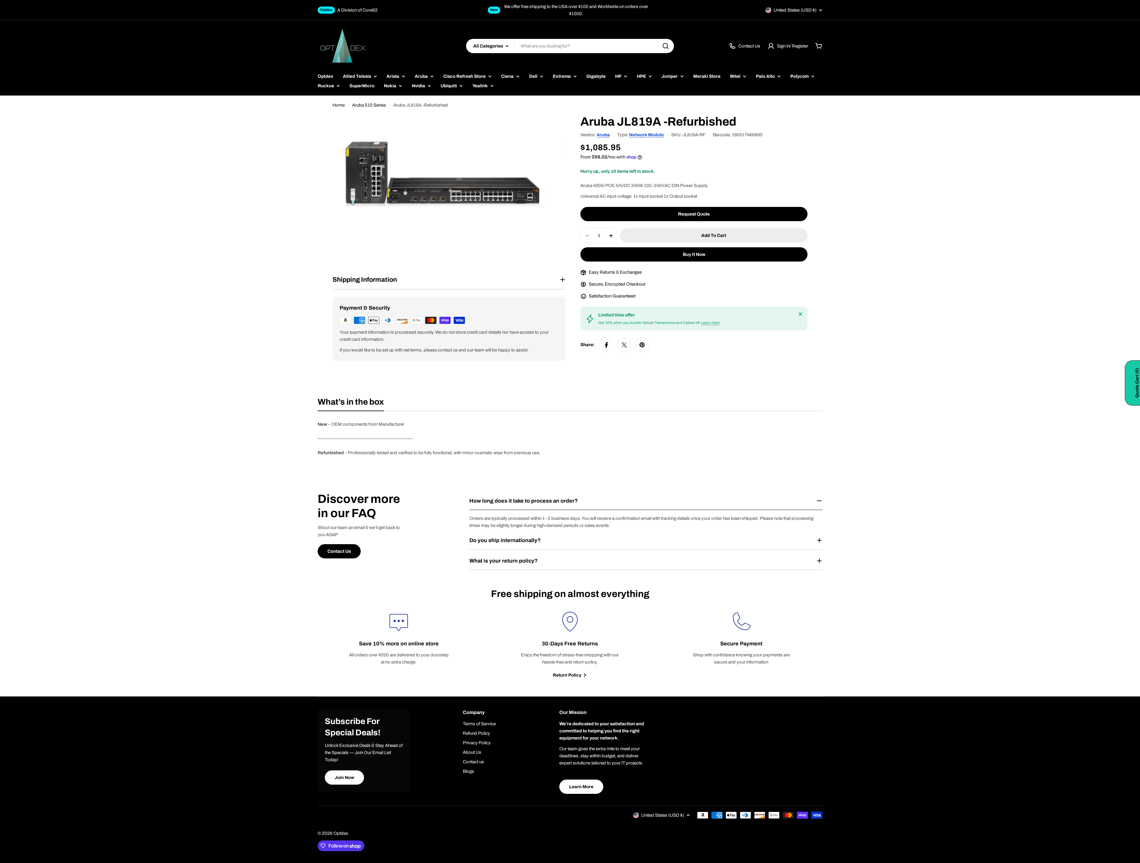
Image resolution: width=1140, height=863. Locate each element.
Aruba (603, 134)
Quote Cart (1137, 383)
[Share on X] (624, 345)
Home (338, 105)
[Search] (665, 46)
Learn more (710, 323)
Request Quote (694, 214)
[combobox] (570, 46)
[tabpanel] (570, 438)
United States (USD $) (795, 10)
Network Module (646, 134)
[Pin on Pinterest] (642, 345)
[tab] (351, 403)
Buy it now (694, 254)
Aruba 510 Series (369, 105)
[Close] (800, 314)
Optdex (340, 833)
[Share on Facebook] (606, 345)
